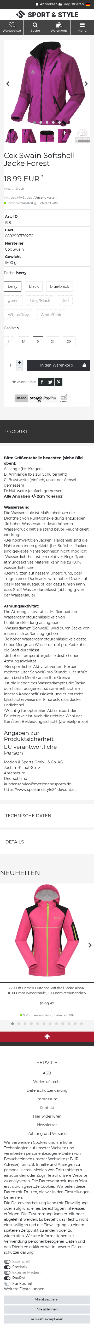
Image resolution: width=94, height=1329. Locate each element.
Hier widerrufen (47, 1116)
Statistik (19, 1267)
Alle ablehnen (47, 1309)
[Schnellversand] (47, 14)
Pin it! (58, 382)
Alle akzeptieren (47, 1299)
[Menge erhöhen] (19, 362)
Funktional (22, 1283)
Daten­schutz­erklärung (47, 1090)
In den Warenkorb (56, 365)
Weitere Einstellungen (24, 1289)
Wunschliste (26, 382)
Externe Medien (26, 1272)
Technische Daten (28, 815)
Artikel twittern (50, 382)
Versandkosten (45, 197)
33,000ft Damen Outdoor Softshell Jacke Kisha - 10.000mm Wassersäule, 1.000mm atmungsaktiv (47, 990)
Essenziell (21, 1261)
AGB (47, 1073)
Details (14, 841)
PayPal (18, 1278)
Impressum (47, 1099)
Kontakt (47, 1107)
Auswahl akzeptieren (47, 1319)
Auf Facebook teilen (42, 382)
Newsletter (47, 1125)
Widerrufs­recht (47, 1081)
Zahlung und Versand (47, 1133)
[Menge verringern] (19, 368)
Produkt (16, 431)
